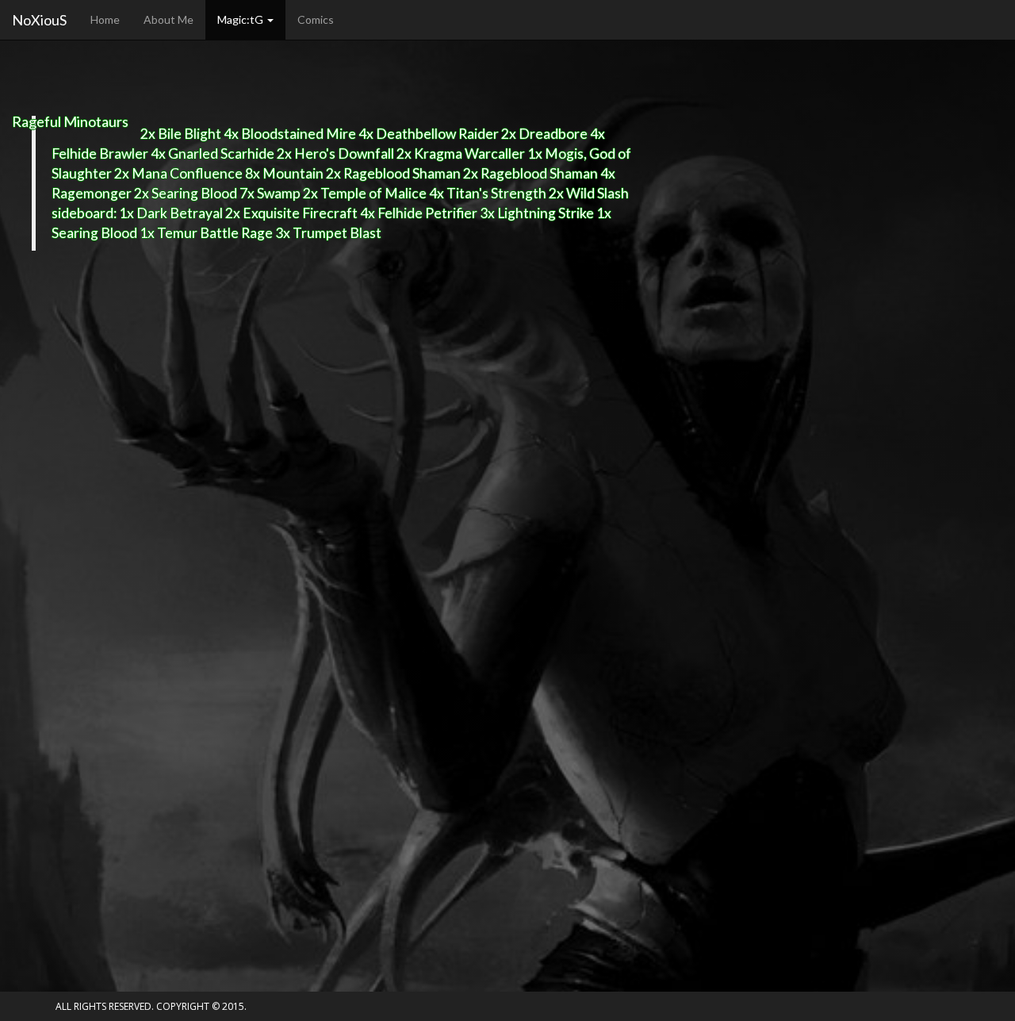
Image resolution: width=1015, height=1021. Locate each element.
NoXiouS (39, 20)
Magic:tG (241, 19)
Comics (315, 19)
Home (105, 19)
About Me (168, 19)
